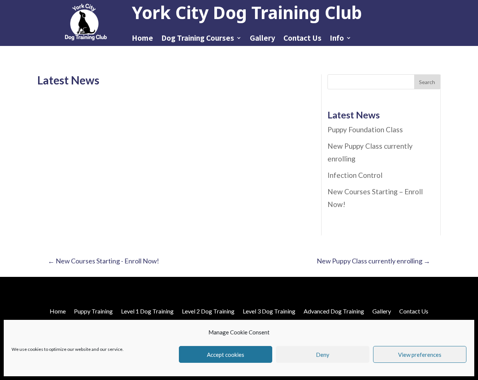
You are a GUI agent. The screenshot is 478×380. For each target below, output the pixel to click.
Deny (322, 354)
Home (142, 39)
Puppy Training (93, 311)
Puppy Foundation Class (365, 129)
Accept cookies (225, 354)
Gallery (262, 39)
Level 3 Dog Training (269, 311)
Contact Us (302, 39)
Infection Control (355, 175)
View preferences (419, 354)
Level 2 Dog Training (208, 311)
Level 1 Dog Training (147, 311)
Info (337, 39)
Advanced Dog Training (334, 311)
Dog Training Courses (197, 39)
